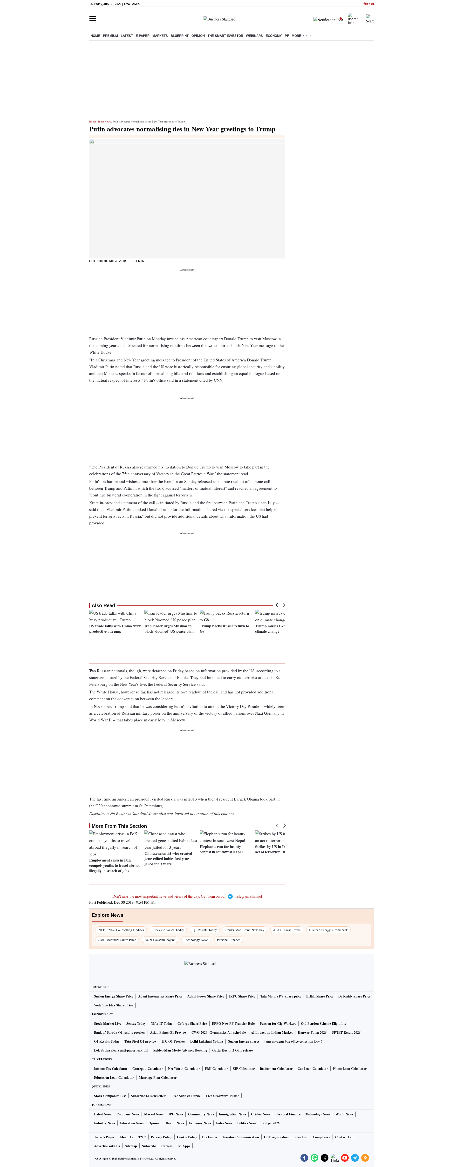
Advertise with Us (107, 1145)
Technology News (196, 939)
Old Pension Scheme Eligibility (323, 1023)
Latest (127, 36)
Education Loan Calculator (114, 1077)
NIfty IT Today (161, 1023)
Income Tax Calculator (110, 1068)
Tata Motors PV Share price (280, 996)
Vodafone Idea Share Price (113, 1005)
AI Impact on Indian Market (272, 1032)
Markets (160, 36)
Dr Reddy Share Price (354, 996)
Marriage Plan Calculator (158, 1077)
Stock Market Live (107, 1023)
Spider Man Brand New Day (244, 930)
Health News (175, 1123)
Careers (166, 1145)
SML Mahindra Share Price (117, 939)
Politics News (246, 1123)
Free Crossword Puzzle (222, 1095)
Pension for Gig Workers (278, 1023)
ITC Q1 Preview (173, 1041)
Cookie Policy (187, 1137)
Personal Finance (228, 939)
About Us (126, 1137)
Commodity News (201, 1114)
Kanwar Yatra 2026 (312, 1032)
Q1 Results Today (205, 930)
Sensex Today (136, 1023)
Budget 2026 (270, 1123)
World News (344, 1114)
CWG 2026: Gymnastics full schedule (218, 1032)
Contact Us (343, 1137)
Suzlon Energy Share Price (113, 996)
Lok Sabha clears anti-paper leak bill (121, 1050)
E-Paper (143, 36)
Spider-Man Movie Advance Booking (180, 1050)
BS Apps (183, 1145)
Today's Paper (104, 1137)
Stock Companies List (110, 1095)
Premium (110, 36)
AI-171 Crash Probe (286, 930)
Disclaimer (210, 1137)
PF (287, 36)
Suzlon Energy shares (243, 1041)
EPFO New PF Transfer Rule (233, 1023)
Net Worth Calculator (184, 1068)
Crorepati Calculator (147, 1068)
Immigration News (232, 1114)
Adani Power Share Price (205, 996)
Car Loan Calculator (313, 1068)
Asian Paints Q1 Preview (168, 1032)
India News (104, 121)
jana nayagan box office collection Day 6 (293, 1041)
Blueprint (180, 36)
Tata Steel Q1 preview (140, 1041)
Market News (153, 1114)
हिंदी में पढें (369, 4)
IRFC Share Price (242, 996)
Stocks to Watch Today (168, 930)
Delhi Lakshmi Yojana (160, 939)
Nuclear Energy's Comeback (328, 930)
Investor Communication (241, 1137)
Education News (131, 1123)
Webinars (254, 36)
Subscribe (149, 1145)
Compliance (321, 1137)
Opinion (198, 36)
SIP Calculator (244, 1068)
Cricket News (260, 1114)
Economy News (200, 1123)
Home (95, 36)
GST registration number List (286, 1137)
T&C (142, 1137)
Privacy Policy (161, 1137)
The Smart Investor (225, 36)
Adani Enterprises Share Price (160, 996)
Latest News (102, 1114)
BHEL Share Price (319, 996)
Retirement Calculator (276, 1068)
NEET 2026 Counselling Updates (121, 930)
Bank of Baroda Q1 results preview (119, 1032)
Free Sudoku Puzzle (186, 1095)
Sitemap (131, 1145)
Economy (274, 36)
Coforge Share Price (192, 1023)
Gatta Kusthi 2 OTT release (232, 1050)
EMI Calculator (216, 1068)
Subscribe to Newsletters (148, 1095)
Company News (127, 1114)
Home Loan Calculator (350, 1068)
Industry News (104, 1123)
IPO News (176, 1114)
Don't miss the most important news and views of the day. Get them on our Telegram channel (187, 896)
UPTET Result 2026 (346, 1032)
